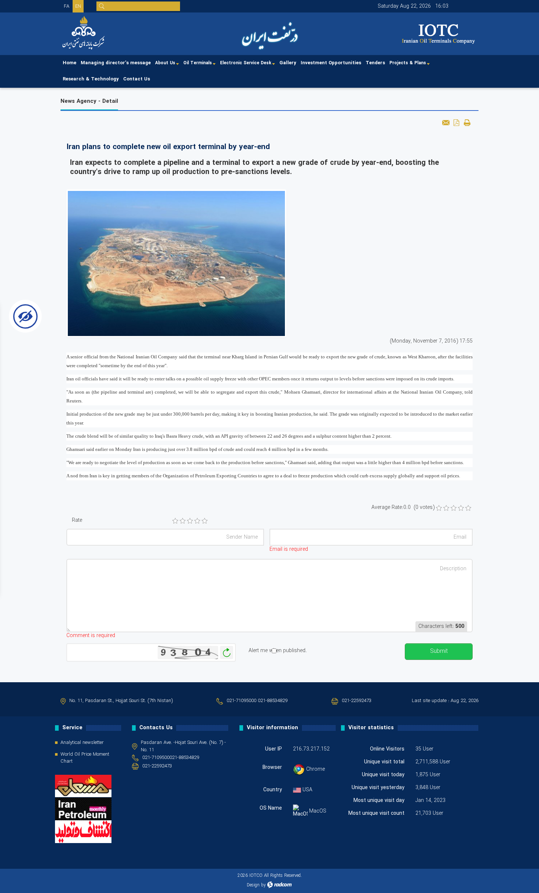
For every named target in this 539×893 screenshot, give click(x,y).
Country (272, 790)
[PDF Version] (456, 122)
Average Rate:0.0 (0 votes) (402, 507)
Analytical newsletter (82, 742)
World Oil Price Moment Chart (84, 758)
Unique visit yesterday (378, 788)
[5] (204, 521)
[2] (182, 521)
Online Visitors (387, 749)
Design (253, 885)
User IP (273, 749)
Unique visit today (383, 775)
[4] (197, 521)
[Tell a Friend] (446, 122)
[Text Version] (467, 122)
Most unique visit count (376, 813)
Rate (77, 520)
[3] (190, 521)
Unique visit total (384, 762)
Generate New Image (226, 652)
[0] (439, 508)
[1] (175, 521)
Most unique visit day (378, 800)
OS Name (271, 808)
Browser (272, 767)
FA (66, 6)
